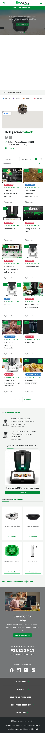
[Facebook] (11, 670)
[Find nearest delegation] (3, 3)
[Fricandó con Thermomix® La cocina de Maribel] (33, 176)
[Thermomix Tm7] (12, 214)
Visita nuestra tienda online (21, 7)
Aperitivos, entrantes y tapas (34, 374)
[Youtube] (19, 670)
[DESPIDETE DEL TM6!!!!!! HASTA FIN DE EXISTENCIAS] (12, 365)
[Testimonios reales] (33, 252)
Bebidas (7, 298)
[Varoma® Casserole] (33, 515)
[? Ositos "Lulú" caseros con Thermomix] (12, 328)
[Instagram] (26, 670)
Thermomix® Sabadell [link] (14, 92)
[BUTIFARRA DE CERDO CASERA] (33, 365)
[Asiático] (12, 290)
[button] (41, 3)
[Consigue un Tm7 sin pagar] (33, 214)
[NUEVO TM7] (33, 328)
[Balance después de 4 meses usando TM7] (33, 290)
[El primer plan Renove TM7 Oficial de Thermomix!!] (12, 252)
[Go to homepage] (22, 3)
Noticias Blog (9, 185)
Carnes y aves (30, 185)
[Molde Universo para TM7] (12, 550)
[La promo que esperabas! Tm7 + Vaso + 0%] (12, 176)
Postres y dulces (10, 336)
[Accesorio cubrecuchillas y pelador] (12, 515)
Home (4, 92)
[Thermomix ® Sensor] (33, 550)
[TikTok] (33, 670)
